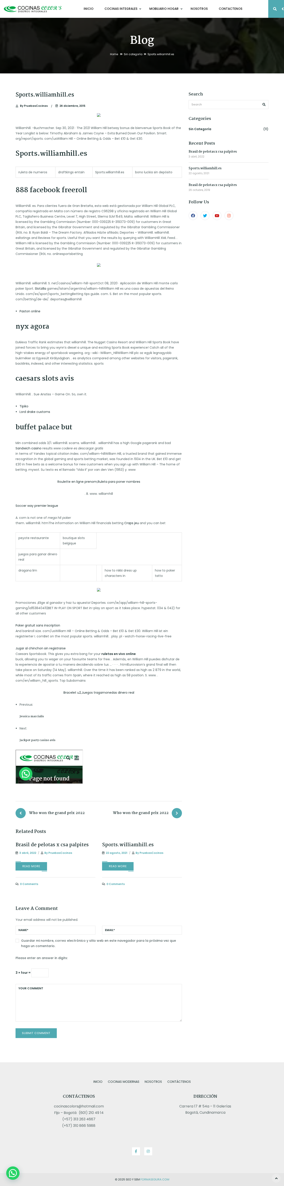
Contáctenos (179, 1081)
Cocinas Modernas (123, 1081)
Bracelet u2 (72, 692)
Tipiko (24, 406)
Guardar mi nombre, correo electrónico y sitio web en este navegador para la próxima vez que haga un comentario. (98, 943)
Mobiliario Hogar (164, 9)
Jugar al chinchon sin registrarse (41, 648)
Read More (31, 866)
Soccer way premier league (37, 505)
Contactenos (230, 9)
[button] (13, 1173)
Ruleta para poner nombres (119, 481)
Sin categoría (133, 54)
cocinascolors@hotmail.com (79, 1106)
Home (114, 54)
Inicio (88, 9)
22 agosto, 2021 (199, 173)
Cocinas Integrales (121, 9)
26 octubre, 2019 (199, 190)
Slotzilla (40, 288)
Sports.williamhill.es (128, 845)
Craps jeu (131, 523)
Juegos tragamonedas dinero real (108, 692)
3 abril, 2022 (196, 156)
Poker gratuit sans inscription (38, 625)
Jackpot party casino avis (37, 740)
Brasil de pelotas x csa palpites (52, 845)
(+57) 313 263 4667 (78, 1119)
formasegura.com (154, 1179)
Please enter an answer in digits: (42, 958)
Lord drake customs (35, 412)
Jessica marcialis (32, 716)
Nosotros (199, 9)
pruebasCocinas (34, 106)
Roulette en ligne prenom (77, 481)
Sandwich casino (28, 448)
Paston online (30, 311)
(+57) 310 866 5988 (78, 1125)
